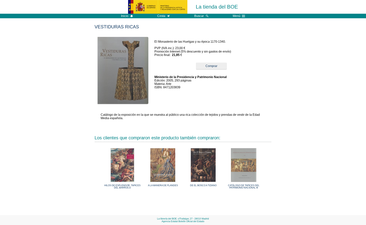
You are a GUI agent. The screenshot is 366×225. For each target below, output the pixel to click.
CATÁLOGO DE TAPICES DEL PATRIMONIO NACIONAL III (243, 186)
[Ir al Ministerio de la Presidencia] (157, 7)
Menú (236, 16)
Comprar (211, 66)
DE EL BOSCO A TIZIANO (203, 185)
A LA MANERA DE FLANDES (163, 185)
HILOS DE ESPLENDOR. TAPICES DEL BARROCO (122, 186)
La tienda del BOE (217, 7)
